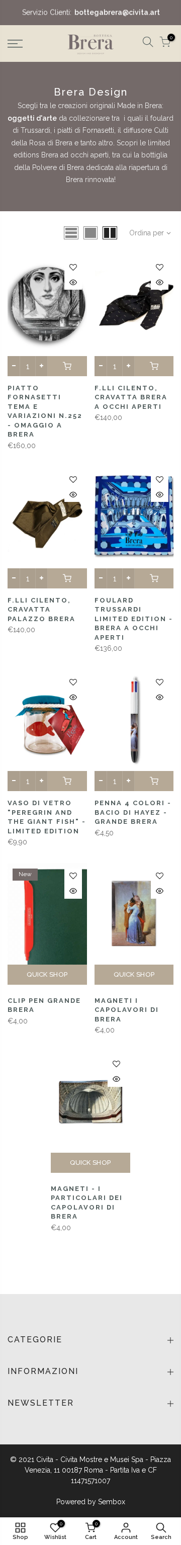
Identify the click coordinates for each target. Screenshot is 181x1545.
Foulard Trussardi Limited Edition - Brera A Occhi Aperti (134, 618)
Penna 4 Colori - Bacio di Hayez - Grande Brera (133, 812)
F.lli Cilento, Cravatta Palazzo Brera (41, 609)
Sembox (111, 1502)
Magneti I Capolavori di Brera (127, 1010)
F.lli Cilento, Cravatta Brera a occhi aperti (131, 397)
